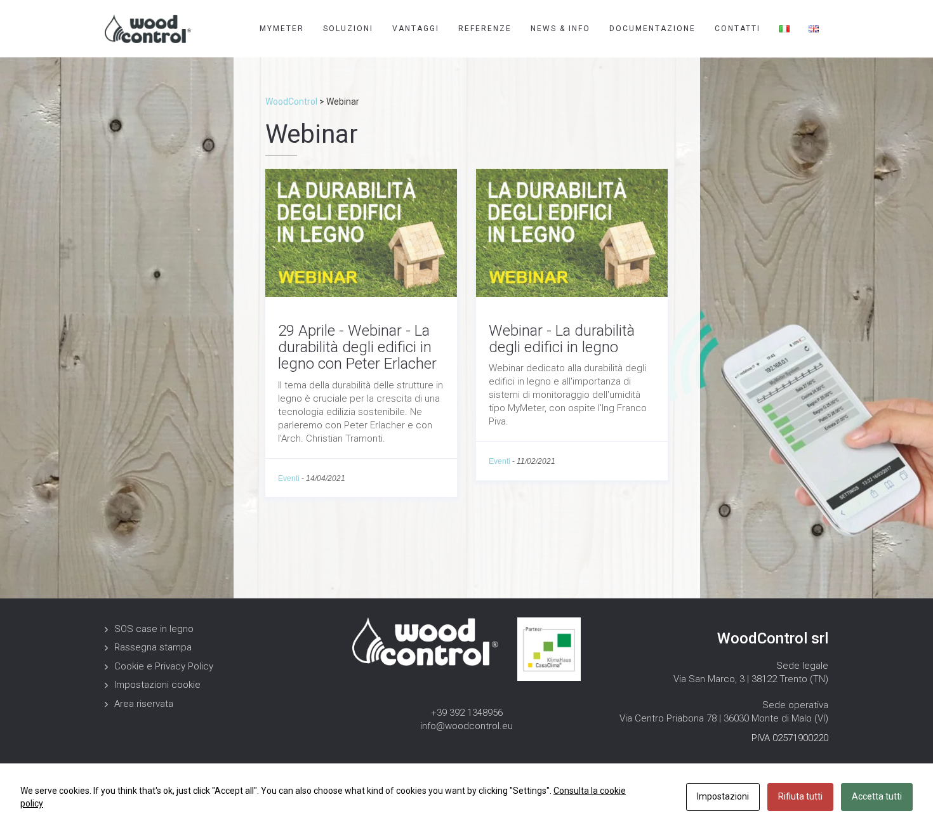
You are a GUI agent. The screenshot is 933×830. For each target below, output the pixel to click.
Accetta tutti (877, 796)
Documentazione (652, 28)
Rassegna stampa (153, 647)
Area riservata (143, 703)
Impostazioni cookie (157, 684)
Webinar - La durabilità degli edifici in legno (562, 339)
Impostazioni (723, 796)
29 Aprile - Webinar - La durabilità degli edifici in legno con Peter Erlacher (357, 347)
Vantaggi (415, 28)
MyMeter (282, 28)
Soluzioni (348, 28)
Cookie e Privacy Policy (163, 666)
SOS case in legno (154, 629)
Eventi (289, 478)
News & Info (560, 28)
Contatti (737, 28)
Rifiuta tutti (800, 796)
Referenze (485, 28)
